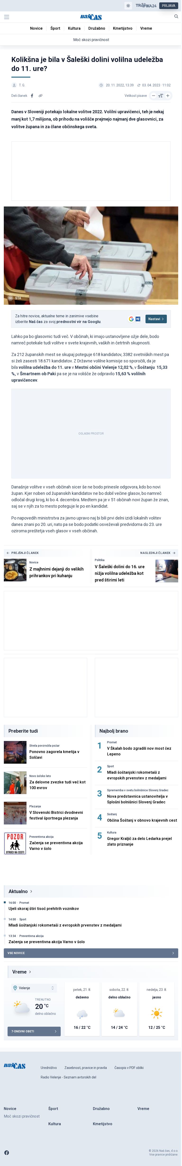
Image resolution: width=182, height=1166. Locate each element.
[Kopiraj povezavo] (40, 95)
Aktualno (18, 891)
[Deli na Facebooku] (32, 95)
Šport (110, 766)
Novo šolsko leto (40, 776)
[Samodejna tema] (128, 5)
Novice (33, 562)
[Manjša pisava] (153, 95)
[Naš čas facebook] (6, 1152)
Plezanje (35, 806)
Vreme (19, 971)
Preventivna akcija (41, 836)
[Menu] (6, 17)
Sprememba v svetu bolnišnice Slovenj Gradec (137, 790)
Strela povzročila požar (44, 745)
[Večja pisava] (168, 95)
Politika (100, 560)
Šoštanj (112, 814)
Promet (112, 742)
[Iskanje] (176, 16)
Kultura (111, 832)
